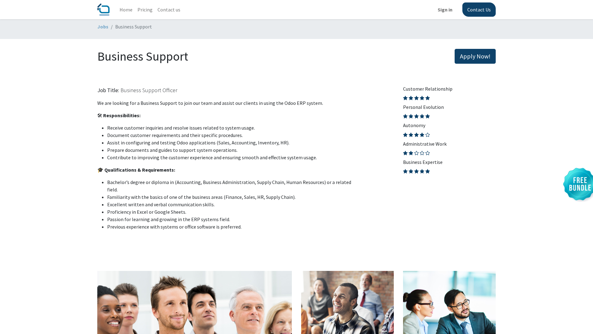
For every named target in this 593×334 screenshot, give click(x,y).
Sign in (445, 9)
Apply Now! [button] (475, 56)
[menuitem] (126, 9)
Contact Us (479, 9)
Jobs (102, 27)
